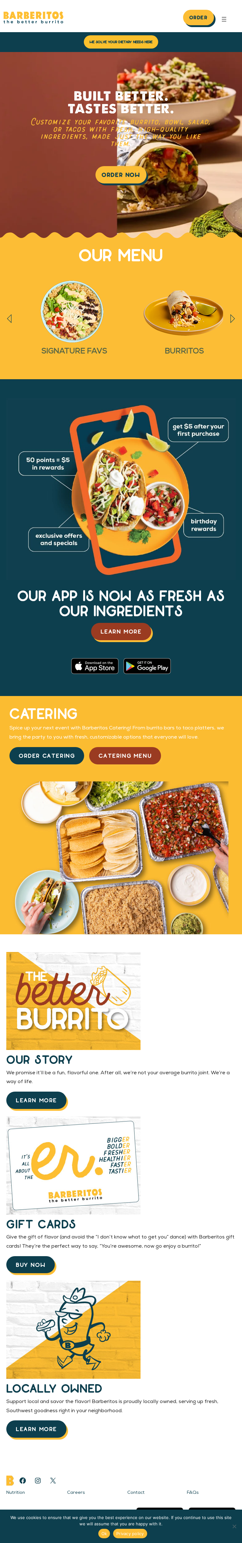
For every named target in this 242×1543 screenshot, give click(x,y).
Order (198, 17)
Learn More (121, 631)
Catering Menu (125, 755)
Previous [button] (9, 318)
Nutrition (15, 1492)
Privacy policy (130, 1533)
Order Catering (47, 755)
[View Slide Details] (74, 311)
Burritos (184, 351)
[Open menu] (224, 19)
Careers (76, 1492)
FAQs (193, 1492)
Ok (104, 1533)
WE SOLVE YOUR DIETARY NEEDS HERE (121, 41)
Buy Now (30, 1264)
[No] (234, 1526)
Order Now (121, 174)
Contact (136, 1492)
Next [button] (232, 318)
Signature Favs (74, 351)
